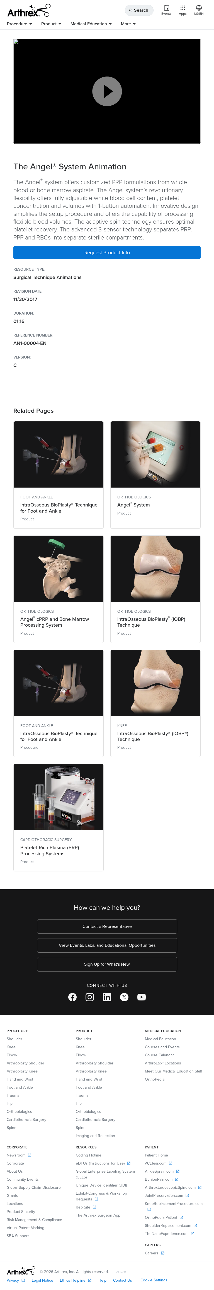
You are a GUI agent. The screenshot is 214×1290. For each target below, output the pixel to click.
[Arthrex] (29, 10)
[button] (107, 252)
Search (138, 10)
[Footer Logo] (21, 1270)
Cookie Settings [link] (153, 1280)
